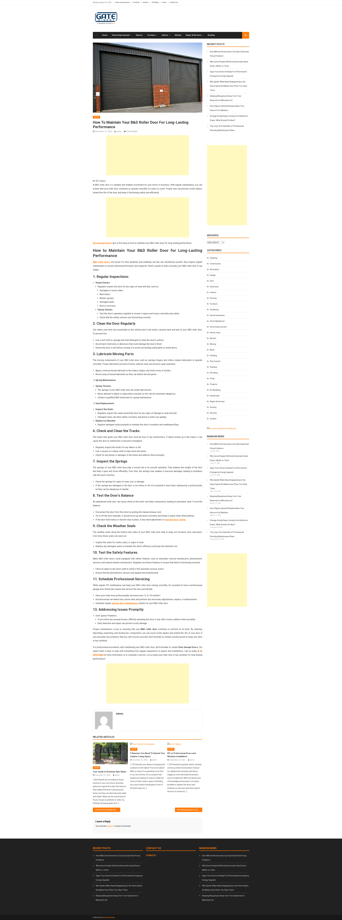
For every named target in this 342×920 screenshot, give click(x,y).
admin (119, 131)
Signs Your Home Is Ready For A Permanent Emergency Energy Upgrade (228, 74)
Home (164, 2)
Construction (215, 264)
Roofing (211, 35)
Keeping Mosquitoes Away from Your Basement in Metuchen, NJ (225, 98)
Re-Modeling (215, 390)
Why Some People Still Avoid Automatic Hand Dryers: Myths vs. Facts (229, 64)
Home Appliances (217, 321)
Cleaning (213, 258)
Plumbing (155, 2)
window (213, 419)
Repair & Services (193, 35)
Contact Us (174, 2)
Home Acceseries (217, 315)
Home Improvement (122, 2)
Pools (212, 378)
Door (96, 117)
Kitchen (146, 2)
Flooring (213, 298)
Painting (213, 355)
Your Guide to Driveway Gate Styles (109, 771)
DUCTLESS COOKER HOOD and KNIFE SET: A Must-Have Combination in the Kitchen (108, 810)
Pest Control (215, 361)
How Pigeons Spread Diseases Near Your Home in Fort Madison (227, 108)
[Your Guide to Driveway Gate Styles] (110, 753)
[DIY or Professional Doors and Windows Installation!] (184, 744)
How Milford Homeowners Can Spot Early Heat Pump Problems (229, 54)
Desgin (213, 275)
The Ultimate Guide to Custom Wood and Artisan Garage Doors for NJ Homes (189, 810)
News (212, 350)
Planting (213, 367)
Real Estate (214, 396)
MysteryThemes (109, 917)
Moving (213, 344)
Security (213, 413)
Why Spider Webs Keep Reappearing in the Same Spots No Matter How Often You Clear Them (228, 86)
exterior (139, 35)
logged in (110, 826)
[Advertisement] (147, 155)
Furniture (136, 2)
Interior (165, 35)
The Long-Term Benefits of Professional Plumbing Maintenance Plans (227, 128)
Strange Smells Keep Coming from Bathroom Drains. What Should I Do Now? (229, 118)
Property (213, 384)
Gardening (214, 310)
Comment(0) (131, 131)
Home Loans (215, 332)
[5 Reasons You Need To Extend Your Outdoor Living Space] (147, 744)
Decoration (214, 269)
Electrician (214, 287)
